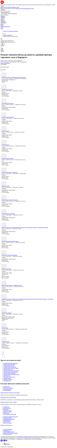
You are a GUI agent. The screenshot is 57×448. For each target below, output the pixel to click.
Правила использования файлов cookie (24, 8)
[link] (3, 21)
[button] (2, 24)
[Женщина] (4, 75)
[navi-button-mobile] (2, 28)
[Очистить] (2, 44)
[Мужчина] (4, 128)
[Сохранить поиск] (2, 49)
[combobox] (7, 41)
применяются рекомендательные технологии (28, 436)
